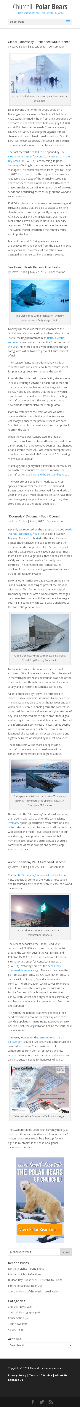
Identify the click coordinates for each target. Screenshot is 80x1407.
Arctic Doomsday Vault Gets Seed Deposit (36, 862)
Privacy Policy (17, 1375)
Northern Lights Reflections (24, 1274)
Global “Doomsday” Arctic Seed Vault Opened (39, 42)
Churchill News (17, 1306)
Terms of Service (40, 1375)
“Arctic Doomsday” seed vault (31, 875)
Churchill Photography (21, 1312)
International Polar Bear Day (25, 1285)
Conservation (57, 46)
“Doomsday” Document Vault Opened (34, 516)
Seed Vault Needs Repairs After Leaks (34, 267)
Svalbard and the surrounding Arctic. (47, 474)
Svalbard (13, 823)
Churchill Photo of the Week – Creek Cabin (33, 1291)
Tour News (14, 1323)
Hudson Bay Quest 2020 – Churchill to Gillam (35, 1280)
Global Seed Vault (19, 333)
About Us (61, 1375)
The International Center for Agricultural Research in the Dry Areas (39, 156)
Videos (12, 1329)
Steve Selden (19, 46)
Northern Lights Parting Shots (26, 1268)
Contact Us (15, 1380)
